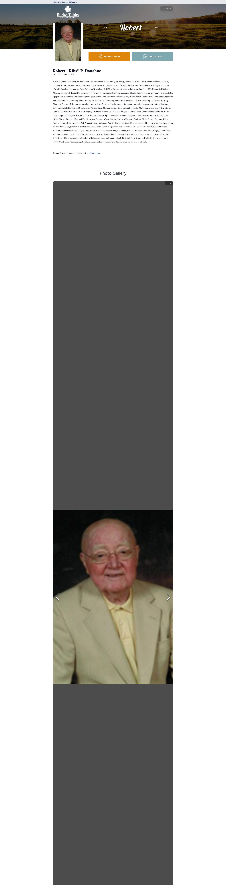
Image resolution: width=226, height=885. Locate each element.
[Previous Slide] (57, 597)
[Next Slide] (168, 597)
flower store (95, 153)
